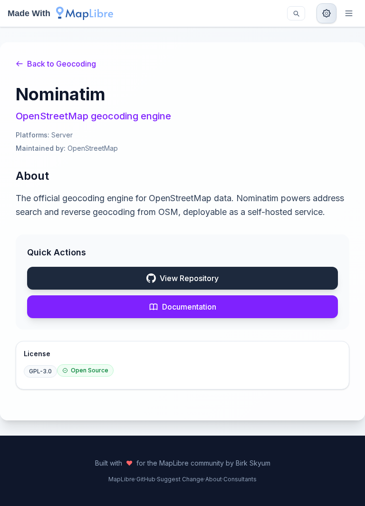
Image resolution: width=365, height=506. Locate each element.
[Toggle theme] (326, 13)
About (213, 479)
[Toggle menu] (348, 13)
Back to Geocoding (61, 63)
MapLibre (121, 479)
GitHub (145, 479)
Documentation (189, 306)
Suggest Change (180, 479)
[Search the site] (296, 13)
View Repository (189, 278)
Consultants (240, 479)
